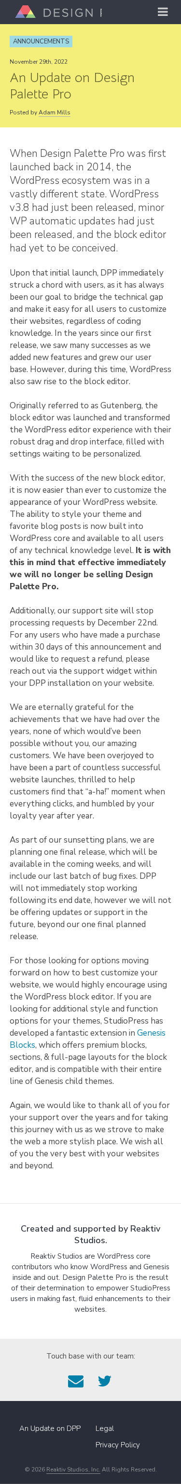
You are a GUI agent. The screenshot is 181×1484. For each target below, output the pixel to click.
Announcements (41, 41)
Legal (105, 1428)
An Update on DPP (50, 1428)
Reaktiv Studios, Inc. (73, 1469)
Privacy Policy (118, 1445)
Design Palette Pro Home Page (56, 11)
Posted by (40, 112)
